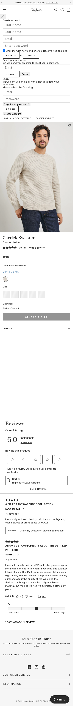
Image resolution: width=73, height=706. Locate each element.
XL (33, 294)
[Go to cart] (68, 10)
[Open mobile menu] (4, 9)
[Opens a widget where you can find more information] (59, 699)
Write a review (37, 247)
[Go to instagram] (36, 668)
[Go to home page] (36, 10)
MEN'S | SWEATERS (22, 118)
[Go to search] (56, 10)
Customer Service (16, 674)
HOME (6, 118)
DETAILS (7, 328)
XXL (41, 294)
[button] (62, 10)
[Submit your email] (68, 654)
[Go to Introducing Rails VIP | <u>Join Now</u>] (36, 2)
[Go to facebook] (29, 668)
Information (12, 683)
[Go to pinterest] (43, 668)
